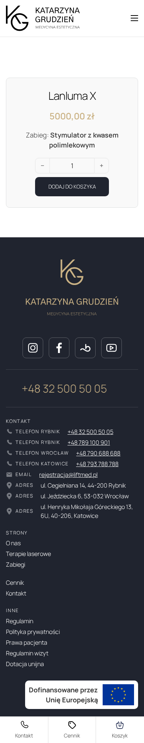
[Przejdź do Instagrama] (33, 348)
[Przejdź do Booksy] (85, 348)
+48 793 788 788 (97, 464)
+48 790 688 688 (98, 453)
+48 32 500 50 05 (63, 388)
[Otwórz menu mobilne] (134, 18)
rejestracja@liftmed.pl (68, 475)
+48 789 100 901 (89, 442)
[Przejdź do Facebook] (59, 348)
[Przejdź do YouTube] (111, 348)
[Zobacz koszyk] (120, 729)
